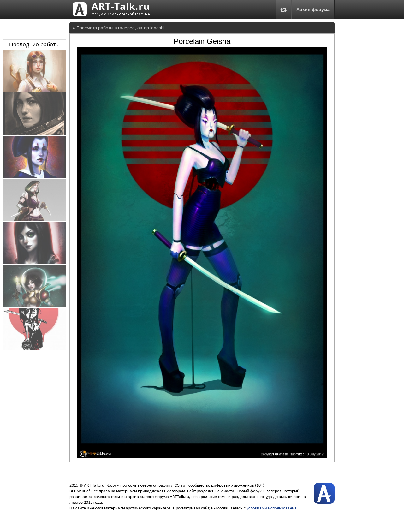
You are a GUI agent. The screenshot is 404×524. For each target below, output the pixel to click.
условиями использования (272, 508)
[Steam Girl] (34, 89)
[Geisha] (34, 176)
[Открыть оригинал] (202, 456)
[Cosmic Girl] (34, 305)
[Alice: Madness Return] (34, 262)
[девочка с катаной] (34, 348)
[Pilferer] (34, 219)
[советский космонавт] (34, 133)
